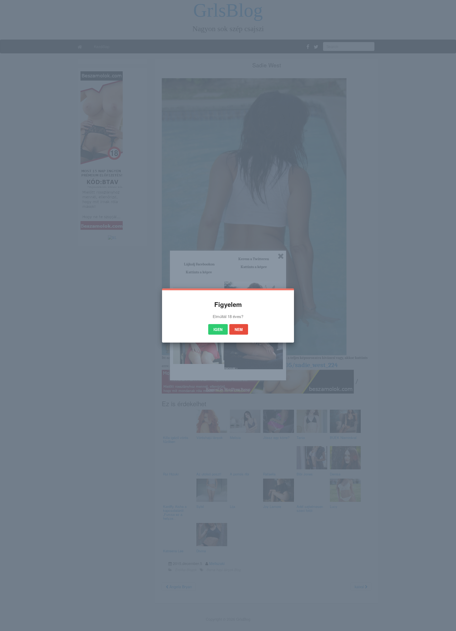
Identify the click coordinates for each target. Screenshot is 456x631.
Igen (217, 329)
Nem (239, 329)
